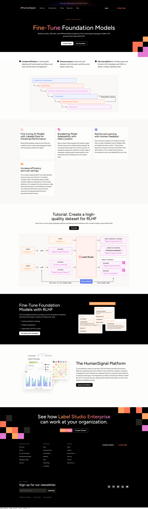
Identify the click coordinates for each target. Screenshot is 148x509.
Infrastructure (52, 8)
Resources (70, 8)
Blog (77, 8)
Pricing (62, 8)
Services (42, 8)
